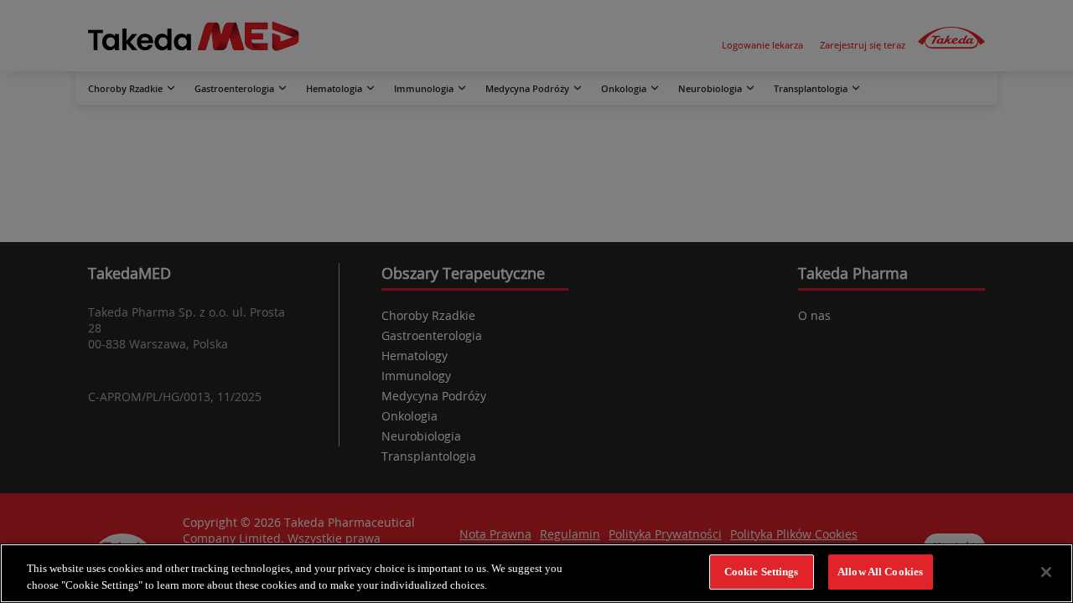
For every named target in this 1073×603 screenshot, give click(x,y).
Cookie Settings (761, 571)
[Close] (1046, 572)
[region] (536, 573)
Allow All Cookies (880, 571)
